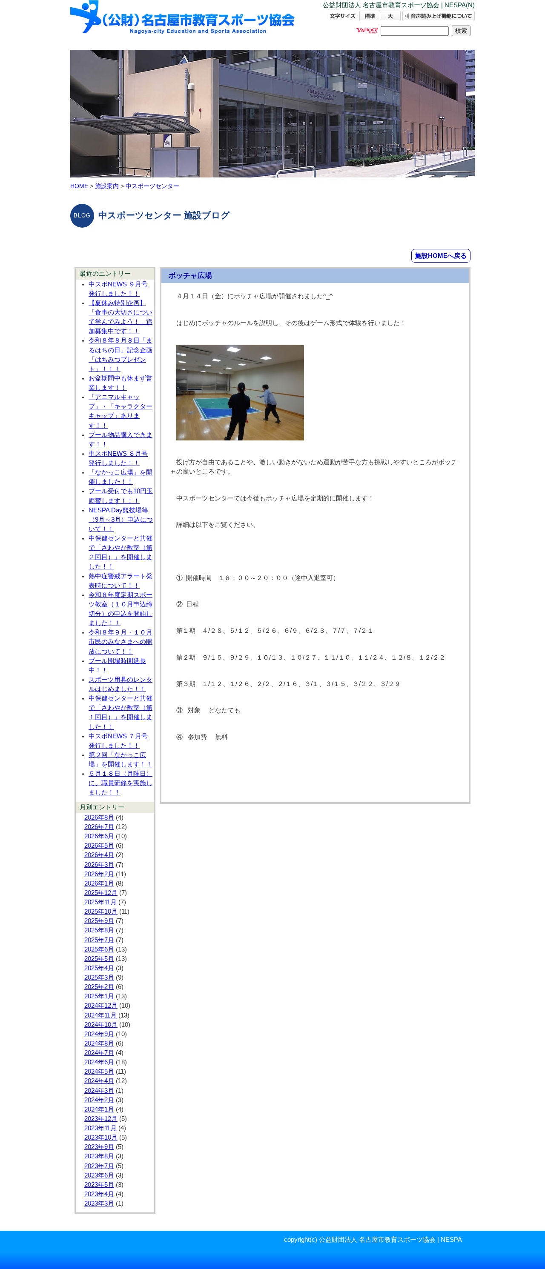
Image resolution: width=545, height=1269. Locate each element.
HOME (79, 186)
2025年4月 (99, 968)
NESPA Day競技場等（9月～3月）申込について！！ (121, 519)
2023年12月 (101, 1118)
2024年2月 (99, 1100)
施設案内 (107, 186)
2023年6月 (99, 1175)
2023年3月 (99, 1203)
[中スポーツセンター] (183, 24)
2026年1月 (99, 883)
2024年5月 (99, 1071)
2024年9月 (99, 1034)
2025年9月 (99, 920)
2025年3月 (99, 977)
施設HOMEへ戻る (441, 255)
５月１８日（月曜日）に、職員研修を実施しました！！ (120, 783)
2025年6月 (99, 949)
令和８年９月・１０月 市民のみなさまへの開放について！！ (120, 642)
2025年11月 (100, 902)
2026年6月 (99, 836)
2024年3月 (99, 1090)
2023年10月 (101, 1137)
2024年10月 (101, 1024)
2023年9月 (99, 1146)
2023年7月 (99, 1166)
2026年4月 (99, 855)
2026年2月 (99, 874)
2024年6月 (99, 1062)
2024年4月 (99, 1081)
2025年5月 (99, 958)
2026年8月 (99, 817)
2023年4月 (99, 1194)
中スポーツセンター (152, 186)
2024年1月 (99, 1109)
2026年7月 (99, 826)
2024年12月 (101, 1005)
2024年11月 (100, 1015)
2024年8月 (99, 1043)
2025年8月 (99, 930)
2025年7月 (99, 940)
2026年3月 (99, 864)
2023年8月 (99, 1156)
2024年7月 (99, 1052)
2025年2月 (99, 986)
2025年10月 (101, 911)
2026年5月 (99, 845)
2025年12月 (101, 892)
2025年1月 (99, 996)
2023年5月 (99, 1184)
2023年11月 (100, 1128)
